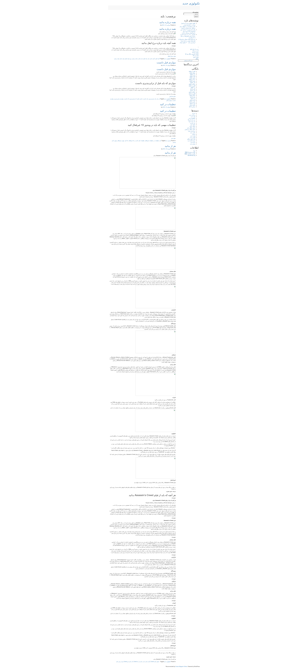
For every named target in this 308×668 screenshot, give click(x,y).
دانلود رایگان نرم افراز (190, 129)
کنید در (136, 140)
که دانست (126, 99)
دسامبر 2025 (192, 79)
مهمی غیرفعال (120, 140)
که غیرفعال (131, 140)
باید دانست (145, 99)
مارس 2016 (192, 102)
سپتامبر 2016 (192, 92)
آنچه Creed (153, 661)
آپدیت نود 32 (196, 51)
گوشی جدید (192, 137)
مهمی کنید (114, 140)
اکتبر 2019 (192, 89)
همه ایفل (127, 58)
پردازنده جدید (192, 115)
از (159, 99)
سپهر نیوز (173, 138)
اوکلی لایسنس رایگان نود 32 (192, 54)
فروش (193, 134)
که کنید (126, 140)
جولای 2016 (192, 95)
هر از (122, 661)
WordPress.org (191, 155)
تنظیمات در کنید (168, 104)
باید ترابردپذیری (152, 99)
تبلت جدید (193, 116)
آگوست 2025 (192, 86)
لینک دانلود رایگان (191, 139)
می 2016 (193, 99)
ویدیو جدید (192, 142)
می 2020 (193, 87)
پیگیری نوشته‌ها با (190, 152)
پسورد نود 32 (195, 52)
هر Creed (126, 661)
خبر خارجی (192, 123)
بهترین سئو (196, 57)
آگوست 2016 (192, 94)
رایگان (197, 59)
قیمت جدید (192, 136)
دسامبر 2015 (192, 107)
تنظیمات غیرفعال (149, 140)
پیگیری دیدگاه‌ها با (190, 154)
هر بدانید (118, 661)
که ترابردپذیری (133, 99)
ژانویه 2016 (192, 105)
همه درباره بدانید (167, 22)
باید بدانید (140, 58)
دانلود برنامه (192, 126)
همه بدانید (122, 58)
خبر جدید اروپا (192, 121)
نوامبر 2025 (192, 81)
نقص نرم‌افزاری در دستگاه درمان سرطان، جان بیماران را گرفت (187, 27)
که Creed (136, 661)
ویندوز (174, 142)
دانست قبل (139, 99)
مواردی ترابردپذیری (119, 99)
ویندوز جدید (168, 140)
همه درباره (116, 58)
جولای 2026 (192, 73)
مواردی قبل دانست (166, 62)
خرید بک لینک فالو (194, 49)
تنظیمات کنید (141, 140)
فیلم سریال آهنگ (172, 56)
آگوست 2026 (192, 71)
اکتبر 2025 (192, 82)
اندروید (193, 113)
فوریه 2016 (192, 103)
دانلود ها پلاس (172, 96)
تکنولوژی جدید (191, 3)
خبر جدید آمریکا (191, 120)
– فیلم (158, 661)
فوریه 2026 (192, 76)
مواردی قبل (169, 100)
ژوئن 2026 (192, 74)
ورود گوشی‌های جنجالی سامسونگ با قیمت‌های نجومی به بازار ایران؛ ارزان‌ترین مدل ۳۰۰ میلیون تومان (186, 40)
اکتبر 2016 (192, 90)
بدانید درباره (135, 58)
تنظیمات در (156, 140)
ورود (194, 150)
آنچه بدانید (152, 58)
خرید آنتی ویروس (188, 60)
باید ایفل (145, 58)
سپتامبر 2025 (192, 84)
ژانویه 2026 (192, 78)
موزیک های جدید (191, 140)
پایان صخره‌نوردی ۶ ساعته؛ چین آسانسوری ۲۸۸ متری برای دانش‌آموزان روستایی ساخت (187, 31)
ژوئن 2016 (192, 97)
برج (131, 58)
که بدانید (131, 661)
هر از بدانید (170, 146)
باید (148, 58)
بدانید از (141, 661)
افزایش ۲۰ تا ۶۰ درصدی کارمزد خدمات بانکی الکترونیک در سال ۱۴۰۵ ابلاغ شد (187, 36)
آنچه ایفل (157, 58)
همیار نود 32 (196, 55)
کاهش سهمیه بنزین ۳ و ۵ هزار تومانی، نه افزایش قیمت (188, 24)
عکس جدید (192, 132)
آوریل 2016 (192, 100)
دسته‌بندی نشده (191, 131)
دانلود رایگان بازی (191, 128)
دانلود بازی (192, 124)
